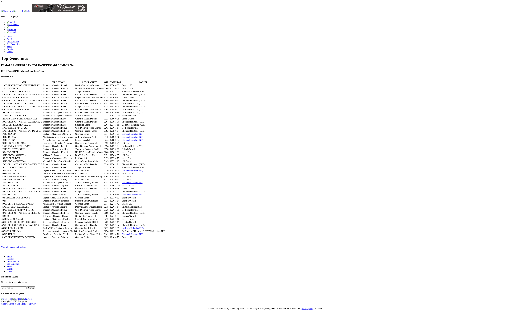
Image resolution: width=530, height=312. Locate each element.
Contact (10, 51)
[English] (11, 22)
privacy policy (307, 308)
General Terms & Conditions (14, 304)
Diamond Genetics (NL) (132, 134)
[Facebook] (6, 299)
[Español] (11, 32)
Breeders (10, 39)
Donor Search (13, 41)
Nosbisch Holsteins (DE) (133, 228)
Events (10, 49)
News (9, 46)
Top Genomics (13, 44)
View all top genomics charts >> (15, 247)
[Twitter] (16, 299)
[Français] (11, 29)
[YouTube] (26, 299)
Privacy (32, 304)
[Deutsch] (11, 27)
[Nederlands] (13, 24)
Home (9, 36)
